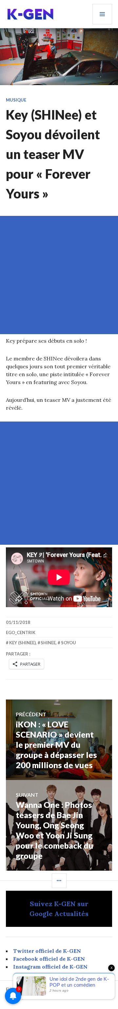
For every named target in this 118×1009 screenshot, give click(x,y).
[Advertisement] (59, 275)
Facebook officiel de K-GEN (49, 958)
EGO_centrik (20, 632)
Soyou (68, 642)
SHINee (48, 642)
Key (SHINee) (22, 642)
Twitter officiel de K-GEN (47, 951)
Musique (16, 100)
